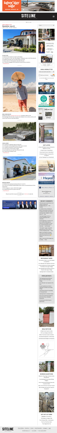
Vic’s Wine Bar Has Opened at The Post (46, 263)
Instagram (45, 428)
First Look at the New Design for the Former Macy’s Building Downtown (46, 297)
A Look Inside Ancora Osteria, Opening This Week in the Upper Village (46, 287)
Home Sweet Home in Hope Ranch (46, 152)
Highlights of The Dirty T (46, 416)
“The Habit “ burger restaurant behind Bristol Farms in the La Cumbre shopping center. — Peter (46, 229)
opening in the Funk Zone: (16, 115)
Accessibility (34, 430)
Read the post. (6, 63)
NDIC (45, 430)
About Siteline (21, 428)
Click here (26, 193)
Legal (50, 428)
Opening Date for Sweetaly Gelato (46, 271)
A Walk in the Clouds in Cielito (46, 331)
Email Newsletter (7, 24)
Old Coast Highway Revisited (46, 332)
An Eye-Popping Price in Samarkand (46, 157)
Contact (32, 428)
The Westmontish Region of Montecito (46, 338)
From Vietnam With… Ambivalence (47, 420)
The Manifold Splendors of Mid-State (46, 336)
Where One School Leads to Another (46, 334)
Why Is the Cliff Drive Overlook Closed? (46, 385)
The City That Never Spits (46, 421)
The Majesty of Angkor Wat (46, 418)
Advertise (27, 428)
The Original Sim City (46, 423)
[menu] (53, 16)
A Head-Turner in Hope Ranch (47, 150)
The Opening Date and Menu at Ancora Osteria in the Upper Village (46, 279)
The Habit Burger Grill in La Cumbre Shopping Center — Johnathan (45, 217)
